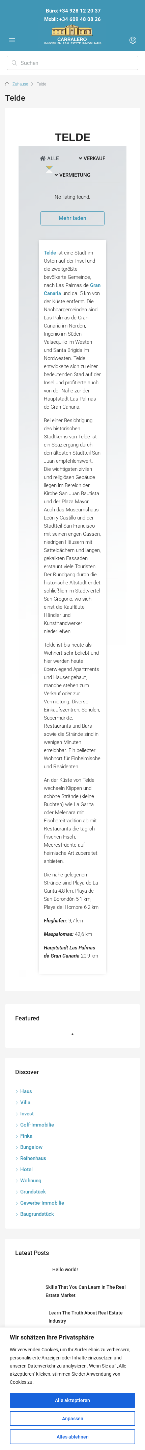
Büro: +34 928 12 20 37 (73, 11)
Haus (26, 1091)
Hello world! (65, 1269)
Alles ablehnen (73, 1437)
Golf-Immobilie (37, 1125)
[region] (72, 1388)
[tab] (49, 157)
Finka (26, 1136)
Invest (27, 1114)
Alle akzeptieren (72, 1400)
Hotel (26, 1169)
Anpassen (72, 1418)
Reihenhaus (33, 1158)
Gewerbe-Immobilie (42, 1203)
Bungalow (31, 1147)
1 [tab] (75, 1037)
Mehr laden (72, 218)
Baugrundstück (37, 1214)
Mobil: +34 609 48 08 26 (72, 19)
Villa (25, 1102)
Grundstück (33, 1192)
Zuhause (20, 84)
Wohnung (30, 1181)
